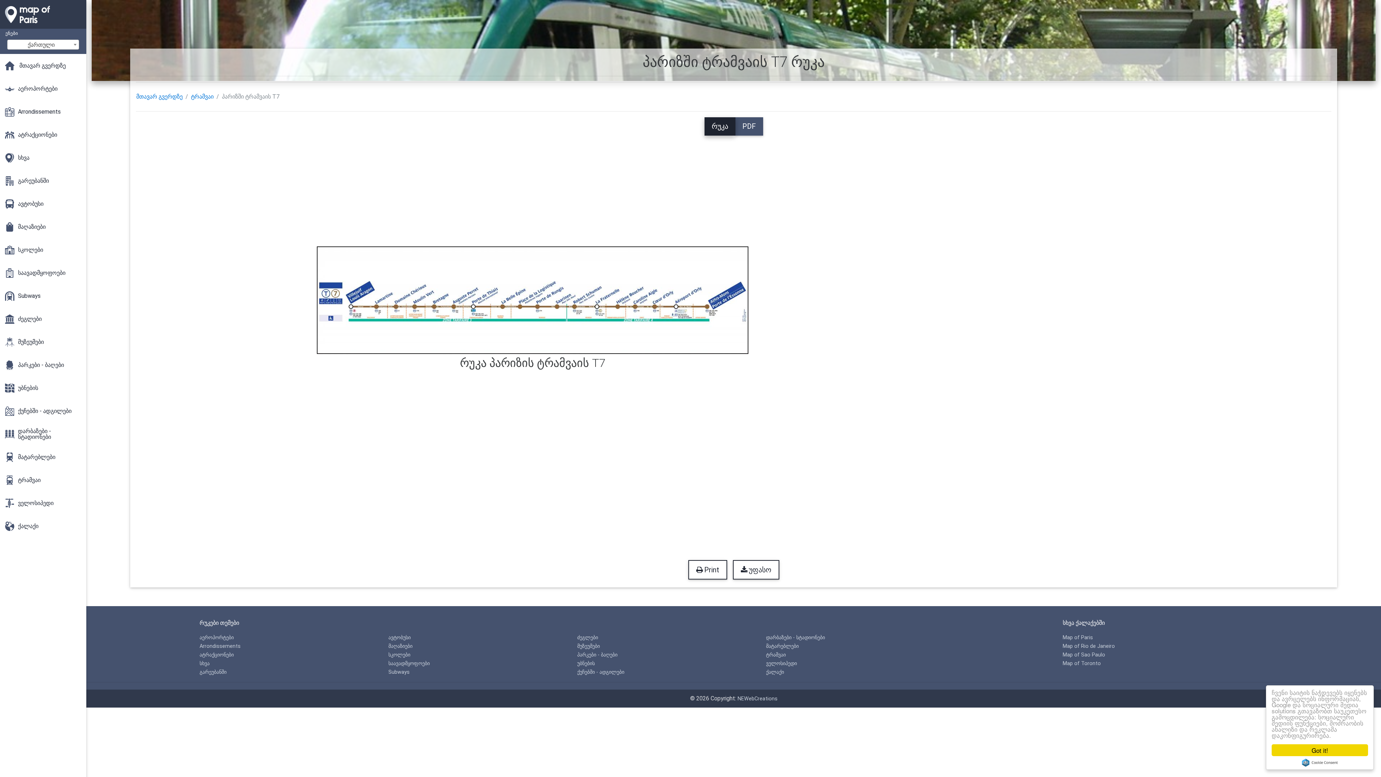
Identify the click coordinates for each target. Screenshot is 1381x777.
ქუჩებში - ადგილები (600, 672)
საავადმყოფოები (409, 663)
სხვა (205, 663)
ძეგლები (587, 638)
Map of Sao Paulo (1084, 655)
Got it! (1320, 750)
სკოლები (399, 655)
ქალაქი (775, 672)
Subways (399, 672)
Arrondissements (220, 646)
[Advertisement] (733, 186)
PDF (749, 126)
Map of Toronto (1082, 663)
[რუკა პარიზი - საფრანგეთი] (43, 25)
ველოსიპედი (781, 663)
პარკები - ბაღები (597, 655)
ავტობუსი (399, 638)
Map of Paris (1078, 638)
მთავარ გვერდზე (159, 96)
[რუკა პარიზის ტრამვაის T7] (532, 299)
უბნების (586, 663)
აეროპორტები (217, 638)
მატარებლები (782, 646)
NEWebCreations (758, 699)
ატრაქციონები (217, 655)
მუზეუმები (588, 646)
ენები (11, 33)
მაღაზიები (400, 646)
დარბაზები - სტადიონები (795, 638)
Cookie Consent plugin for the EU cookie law (1320, 763)
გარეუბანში (213, 672)
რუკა (720, 126)
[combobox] (43, 45)
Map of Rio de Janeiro (1089, 646)
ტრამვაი (202, 96)
